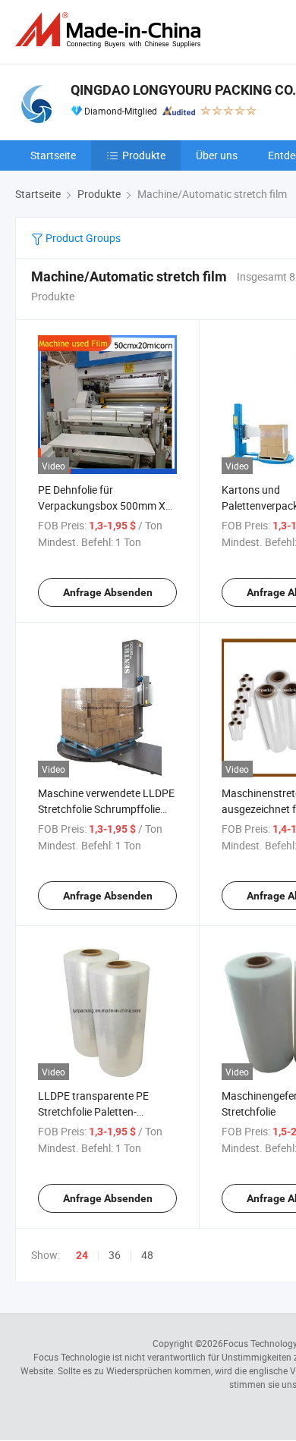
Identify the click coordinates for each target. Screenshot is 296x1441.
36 (115, 1255)
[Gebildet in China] (110, 30)
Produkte (143, 155)
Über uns (217, 155)
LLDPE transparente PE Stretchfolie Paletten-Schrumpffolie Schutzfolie (98, 1111)
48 (147, 1255)
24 (82, 1255)
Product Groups (82, 238)
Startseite (53, 155)
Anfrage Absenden (108, 592)
